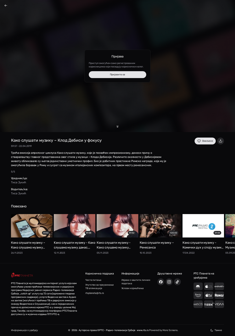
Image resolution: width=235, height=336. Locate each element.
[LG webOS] (198, 304)
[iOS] (208, 286)
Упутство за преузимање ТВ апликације (99, 286)
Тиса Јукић (18, 182)
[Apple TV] (208, 295)
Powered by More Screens (163, 330)
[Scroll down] (117, 126)
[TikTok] (177, 281)
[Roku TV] (219, 295)
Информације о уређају (24, 330)
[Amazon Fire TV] (198, 295)
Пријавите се (117, 74)
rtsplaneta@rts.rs (94, 293)
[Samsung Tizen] (208, 304)
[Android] (198, 286)
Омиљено (207, 140)
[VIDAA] (219, 304)
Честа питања (93, 280)
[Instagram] (169, 281)
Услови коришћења (132, 288)
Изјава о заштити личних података (136, 282)
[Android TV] (219, 286)
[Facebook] (160, 281)
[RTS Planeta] (22, 275)
